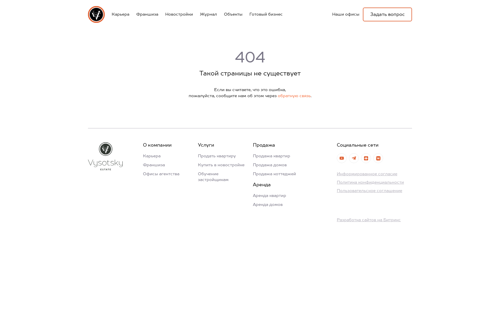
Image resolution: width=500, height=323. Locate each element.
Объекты (233, 14)
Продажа (264, 145)
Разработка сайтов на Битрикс (369, 220)
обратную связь (294, 96)
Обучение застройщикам (213, 177)
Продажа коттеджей (274, 174)
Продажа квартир (271, 156)
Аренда (262, 185)
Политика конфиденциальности (370, 182)
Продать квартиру (217, 156)
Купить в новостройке (221, 165)
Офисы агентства (161, 174)
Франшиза (147, 14)
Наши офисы (345, 14)
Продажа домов (270, 165)
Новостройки (179, 14)
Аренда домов (268, 205)
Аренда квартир (269, 196)
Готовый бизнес (266, 14)
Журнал (208, 14)
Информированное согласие (367, 174)
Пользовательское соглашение (369, 191)
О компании (157, 145)
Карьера (120, 14)
